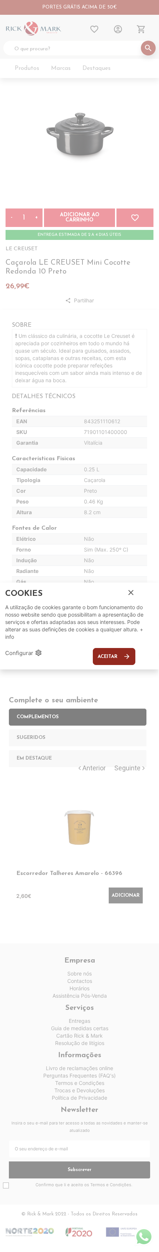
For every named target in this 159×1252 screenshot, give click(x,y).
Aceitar (114, 656)
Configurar (23, 652)
